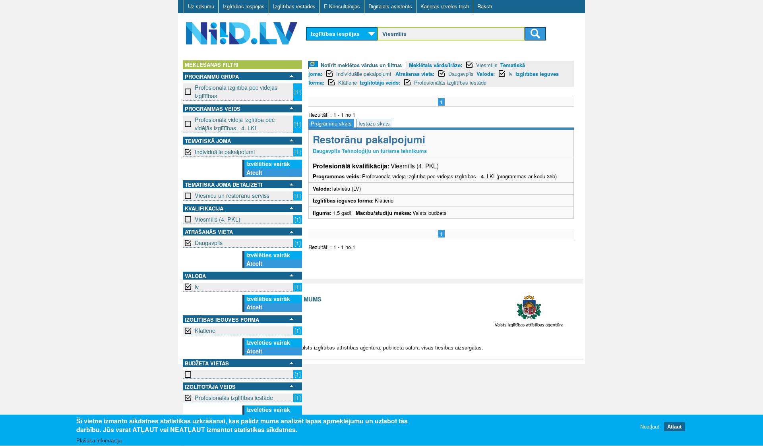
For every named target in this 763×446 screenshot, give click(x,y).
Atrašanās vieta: (414, 73)
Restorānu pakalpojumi (369, 139)
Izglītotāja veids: (380, 82)
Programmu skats (331, 123)
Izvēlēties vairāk (268, 164)
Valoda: (485, 73)
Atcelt (254, 172)
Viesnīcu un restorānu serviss (232, 195)
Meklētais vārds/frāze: (435, 65)
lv (197, 287)
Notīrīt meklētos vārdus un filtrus (361, 65)
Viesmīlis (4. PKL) (217, 219)
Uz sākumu (201, 6)
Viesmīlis (487, 65)
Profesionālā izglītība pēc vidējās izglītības (236, 91)
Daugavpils (209, 243)
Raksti (484, 6)
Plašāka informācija (99, 441)
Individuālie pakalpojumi (225, 152)
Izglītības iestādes (294, 6)
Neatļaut (649, 427)
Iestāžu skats (374, 123)
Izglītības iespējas (244, 6)
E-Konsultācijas (342, 6)
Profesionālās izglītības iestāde (234, 398)
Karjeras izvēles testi (444, 6)
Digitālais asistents (390, 6)
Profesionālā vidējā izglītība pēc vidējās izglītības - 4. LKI (235, 124)
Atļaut (674, 427)
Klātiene (205, 330)
